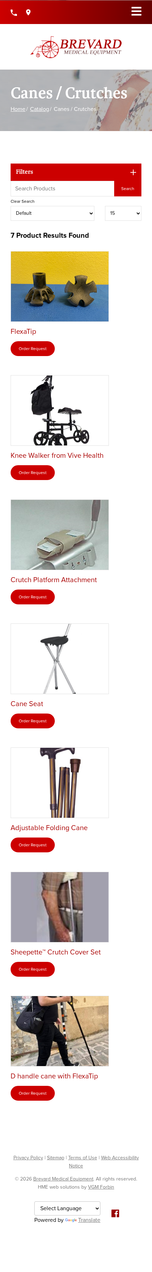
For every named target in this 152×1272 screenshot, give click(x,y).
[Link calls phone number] (14, 12)
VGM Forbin (101, 1187)
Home (18, 109)
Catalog (39, 109)
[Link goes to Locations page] (28, 12)
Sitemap (55, 1158)
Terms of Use (82, 1158)
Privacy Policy (28, 1158)
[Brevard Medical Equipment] (76, 47)
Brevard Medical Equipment (63, 1179)
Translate (89, 1220)
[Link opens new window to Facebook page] (115, 1212)
